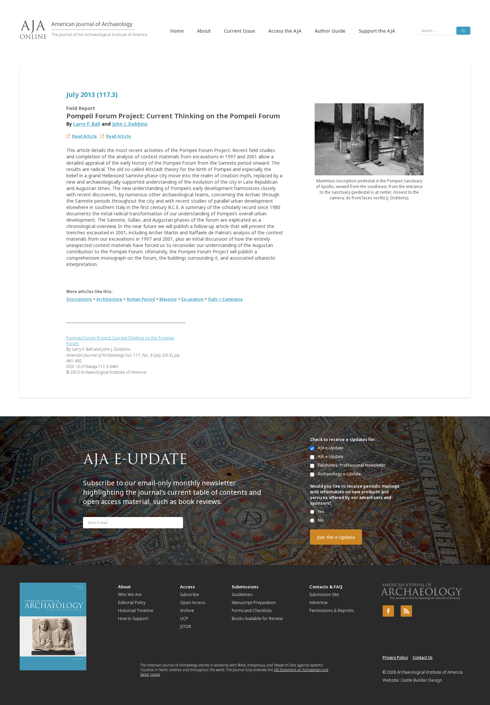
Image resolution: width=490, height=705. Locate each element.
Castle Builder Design (421, 680)
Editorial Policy (132, 602)
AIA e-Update (330, 456)
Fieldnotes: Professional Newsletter (352, 465)
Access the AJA (284, 31)
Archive (187, 610)
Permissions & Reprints (331, 610)
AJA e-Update (330, 448)
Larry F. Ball (86, 124)
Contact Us (423, 657)
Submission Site (324, 594)
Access (187, 587)
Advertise (318, 602)
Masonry (168, 299)
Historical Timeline (135, 610)
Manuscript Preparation (254, 602)
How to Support (133, 618)
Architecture (109, 299)
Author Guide (330, 31)
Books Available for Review (257, 618)
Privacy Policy (395, 657)
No (320, 520)
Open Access (192, 602)
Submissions (245, 587)
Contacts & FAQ (325, 587)
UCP (184, 618)
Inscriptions (79, 299)
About (204, 31)
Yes (321, 511)
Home (177, 31)
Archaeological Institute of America (430, 672)
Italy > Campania (225, 299)
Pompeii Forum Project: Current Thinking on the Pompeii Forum (120, 340)
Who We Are (130, 594)
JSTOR (185, 626)
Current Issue (239, 31)
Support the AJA (377, 31)
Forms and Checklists (252, 610)
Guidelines (242, 594)
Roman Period (141, 299)
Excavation (192, 299)
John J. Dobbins (129, 124)
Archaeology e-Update (339, 474)
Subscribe (189, 594)
